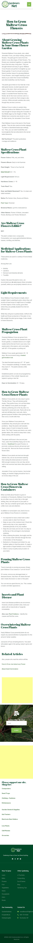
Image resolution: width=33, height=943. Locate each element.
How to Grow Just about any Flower (13, 664)
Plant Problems (14, 614)
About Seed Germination (10, 669)
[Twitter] (18, 859)
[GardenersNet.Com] (11, 4)
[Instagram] (15, 859)
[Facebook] (12, 859)
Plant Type (4, 203)
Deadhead (11, 444)
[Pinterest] (20, 859)
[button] (29, 4)
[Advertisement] (17, 690)
